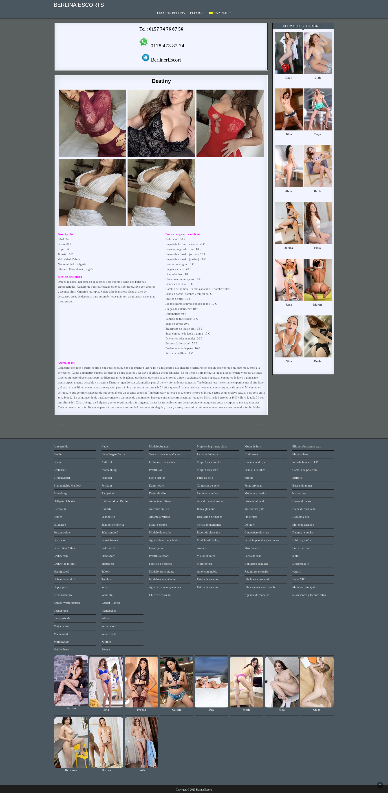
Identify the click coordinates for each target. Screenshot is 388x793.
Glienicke (60, 540)
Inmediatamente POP (305, 462)
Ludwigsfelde (62, 618)
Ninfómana (251, 454)
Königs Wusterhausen (67, 602)
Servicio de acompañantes (165, 454)
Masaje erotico (158, 524)
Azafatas (202, 548)
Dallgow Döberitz (64, 501)
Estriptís (297, 477)
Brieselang (60, 493)
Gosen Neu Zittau (64, 548)
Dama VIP (298, 579)
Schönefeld (108, 516)
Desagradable (300, 563)
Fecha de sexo (253, 555)
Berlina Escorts (79, 5)
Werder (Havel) (110, 602)
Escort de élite (157, 493)
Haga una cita (300, 516)
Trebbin (106, 579)
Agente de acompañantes (164, 540)
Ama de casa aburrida (210, 501)
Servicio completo (208, 493)
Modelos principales (304, 587)
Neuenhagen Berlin (113, 454)
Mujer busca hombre (209, 462)
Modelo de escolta (160, 532)
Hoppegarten (61, 587)
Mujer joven (204, 563)
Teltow (105, 571)
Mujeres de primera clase (212, 446)
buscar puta (299, 493)
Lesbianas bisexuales (162, 462)
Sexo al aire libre (255, 469)
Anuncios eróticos (160, 501)
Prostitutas (155, 469)
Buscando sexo (301, 501)
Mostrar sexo (252, 548)
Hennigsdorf (61, 571)
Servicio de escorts (160, 563)
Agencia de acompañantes (165, 587)
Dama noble (156, 485)
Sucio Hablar (157, 477)
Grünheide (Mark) (64, 563)
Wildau (105, 618)
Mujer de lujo (62, 626)
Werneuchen (109, 610)
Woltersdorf (108, 626)
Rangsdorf (107, 493)
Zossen (105, 649)
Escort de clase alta (208, 532)
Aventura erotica (159, 509)
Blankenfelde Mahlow (67, 485)
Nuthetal (106, 462)
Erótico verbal (301, 548)
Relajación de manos (209, 516)
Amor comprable (207, 571)
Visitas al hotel (206, 555)
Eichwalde (60, 509)
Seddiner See (109, 548)
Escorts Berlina (171, 13)
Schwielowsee (110, 540)
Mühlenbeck (61, 649)
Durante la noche (302, 532)
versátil (296, 571)
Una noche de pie (255, 462)
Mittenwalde (61, 641)
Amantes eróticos (159, 516)
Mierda (249, 477)
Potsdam (106, 485)
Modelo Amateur (159, 446)
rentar (295, 555)
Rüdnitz (106, 509)
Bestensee (60, 469)
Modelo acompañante (162, 579)
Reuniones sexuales (257, 571)
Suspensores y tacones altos (309, 595)
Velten (105, 587)
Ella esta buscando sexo (306, 446)
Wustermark (108, 634)
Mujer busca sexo (207, 469)
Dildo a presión (301, 540)
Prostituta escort (159, 555)
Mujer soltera (300, 454)
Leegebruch (61, 610)
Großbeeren (61, 555)
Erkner (58, 516)
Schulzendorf (109, 532)
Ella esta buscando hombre (261, 587)
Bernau (58, 462)
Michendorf (61, 634)
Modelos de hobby (208, 540)
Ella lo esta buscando (257, 579)
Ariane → (261, 424)
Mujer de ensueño (303, 524)
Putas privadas (253, 485)
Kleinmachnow (63, 595)
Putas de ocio (205, 477)
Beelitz (58, 454)
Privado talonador (255, 501)
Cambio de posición (304, 469)
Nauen (105, 446)
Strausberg (107, 563)
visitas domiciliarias (209, 524)
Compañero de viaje (257, 532)
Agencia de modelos (257, 595)
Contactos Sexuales (256, 563)
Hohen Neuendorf (64, 579)
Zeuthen (106, 641)
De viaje (250, 524)
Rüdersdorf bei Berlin (114, 501)
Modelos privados (256, 493)
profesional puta (254, 509)
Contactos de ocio (208, 485)
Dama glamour (206, 509)
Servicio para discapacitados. (262, 540)
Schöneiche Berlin (112, 524)
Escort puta (156, 548)
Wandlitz (106, 595)
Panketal (106, 477)
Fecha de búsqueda (303, 509)
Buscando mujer (302, 485)
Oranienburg (109, 469)
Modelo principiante (161, 571)
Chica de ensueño (160, 595)
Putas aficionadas (207, 579)
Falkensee (60, 524)
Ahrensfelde (61, 446)
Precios (196, 13)
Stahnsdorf (108, 555)
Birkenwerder (62, 477)
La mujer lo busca (207, 454)
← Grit (59, 424)
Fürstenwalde (62, 532)
